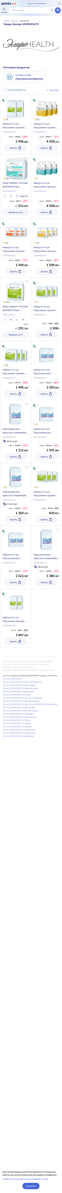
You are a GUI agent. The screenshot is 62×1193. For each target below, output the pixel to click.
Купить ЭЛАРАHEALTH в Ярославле (18, 736)
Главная (6, 21)
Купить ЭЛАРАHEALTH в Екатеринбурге (20, 710)
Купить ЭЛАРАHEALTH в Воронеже (18, 691)
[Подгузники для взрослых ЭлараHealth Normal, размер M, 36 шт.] (46, 538)
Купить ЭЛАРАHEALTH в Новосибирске (20, 688)
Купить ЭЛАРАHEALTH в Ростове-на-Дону (21, 701)
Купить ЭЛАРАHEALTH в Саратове (18, 713)
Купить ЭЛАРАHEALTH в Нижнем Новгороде (22, 697)
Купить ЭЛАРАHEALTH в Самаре (17, 726)
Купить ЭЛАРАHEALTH (12, 678)
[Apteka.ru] (8, 3)
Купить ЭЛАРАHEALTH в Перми (16, 720)
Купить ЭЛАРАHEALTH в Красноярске (19, 717)
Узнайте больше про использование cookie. (25, 1178)
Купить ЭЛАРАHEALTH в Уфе (15, 704)
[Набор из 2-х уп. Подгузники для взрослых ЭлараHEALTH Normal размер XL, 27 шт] (46, 431)
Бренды (15, 21)
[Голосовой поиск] (51, 10)
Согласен (31, 1186)
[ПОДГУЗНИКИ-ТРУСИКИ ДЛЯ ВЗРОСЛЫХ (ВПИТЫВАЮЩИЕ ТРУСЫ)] (15, 309)
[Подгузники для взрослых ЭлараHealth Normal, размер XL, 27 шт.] (15, 494)
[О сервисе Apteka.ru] (59, 3)
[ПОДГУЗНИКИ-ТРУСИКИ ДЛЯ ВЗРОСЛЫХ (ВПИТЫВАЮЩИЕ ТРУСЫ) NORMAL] (15, 186)
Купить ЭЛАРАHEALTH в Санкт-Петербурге (22, 682)
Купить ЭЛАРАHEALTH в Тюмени (43, 704)
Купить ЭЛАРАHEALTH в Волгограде (19, 707)
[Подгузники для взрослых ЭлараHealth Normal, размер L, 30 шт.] (15, 413)
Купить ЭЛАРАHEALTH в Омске (16, 694)
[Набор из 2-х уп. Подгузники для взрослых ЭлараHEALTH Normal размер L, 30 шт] (46, 354)
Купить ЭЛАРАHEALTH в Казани (17, 723)
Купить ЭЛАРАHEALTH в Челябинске (19, 729)
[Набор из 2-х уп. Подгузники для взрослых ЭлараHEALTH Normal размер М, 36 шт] (15, 538)
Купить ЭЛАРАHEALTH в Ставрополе (19, 733)
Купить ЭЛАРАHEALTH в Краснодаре (19, 685)
